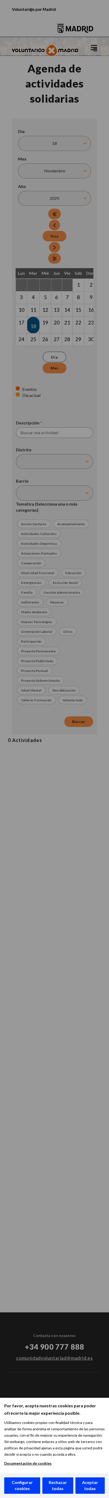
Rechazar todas (58, 1485)
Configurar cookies (22, 1485)
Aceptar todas (90, 1485)
